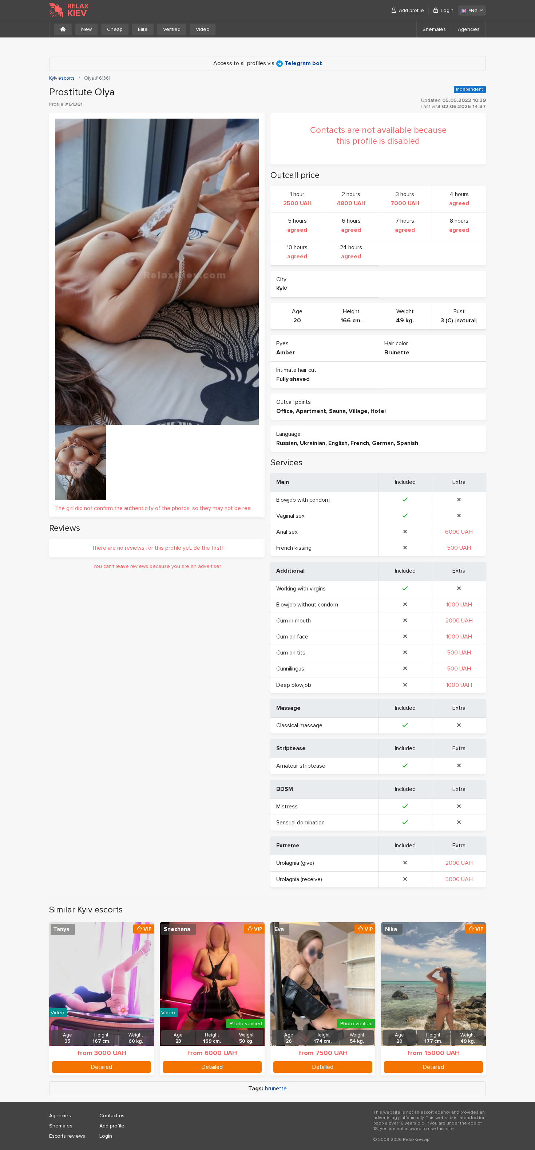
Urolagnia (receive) (299, 879)
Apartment (311, 411)
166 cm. (351, 320)
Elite (143, 29)
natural (466, 320)
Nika (391, 929)
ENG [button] (472, 10)
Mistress (287, 806)
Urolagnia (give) (295, 863)
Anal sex (287, 532)
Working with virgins (301, 588)
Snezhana (177, 929)
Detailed (101, 1067)
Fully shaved (293, 379)
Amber (285, 352)
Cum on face (292, 636)
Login (447, 10)
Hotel (378, 411)
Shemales (434, 29)
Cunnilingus (290, 668)
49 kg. (405, 320)
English (338, 443)
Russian (286, 443)
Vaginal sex (290, 516)
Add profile (411, 10)
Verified (172, 29)
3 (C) (447, 320)
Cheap (115, 29)
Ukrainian (312, 443)
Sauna (337, 411)
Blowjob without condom (307, 604)
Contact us (111, 1116)
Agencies (469, 29)
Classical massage (299, 725)
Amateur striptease (300, 765)
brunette (276, 1088)
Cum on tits (290, 652)
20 (297, 320)
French (359, 443)
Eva (279, 929)
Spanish (407, 443)
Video (203, 29)
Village (358, 411)
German (383, 443)
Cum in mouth (293, 620)
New (86, 29)
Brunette (396, 352)
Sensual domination (300, 822)
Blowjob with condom (303, 500)
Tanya (61, 929)
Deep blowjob (293, 685)
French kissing (294, 548)
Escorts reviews (67, 1136)
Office (284, 411)
